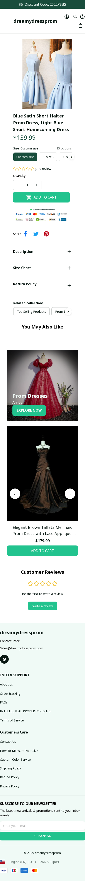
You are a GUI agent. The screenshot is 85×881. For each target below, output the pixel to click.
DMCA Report (49, 862)
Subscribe (42, 836)
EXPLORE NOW (29, 410)
